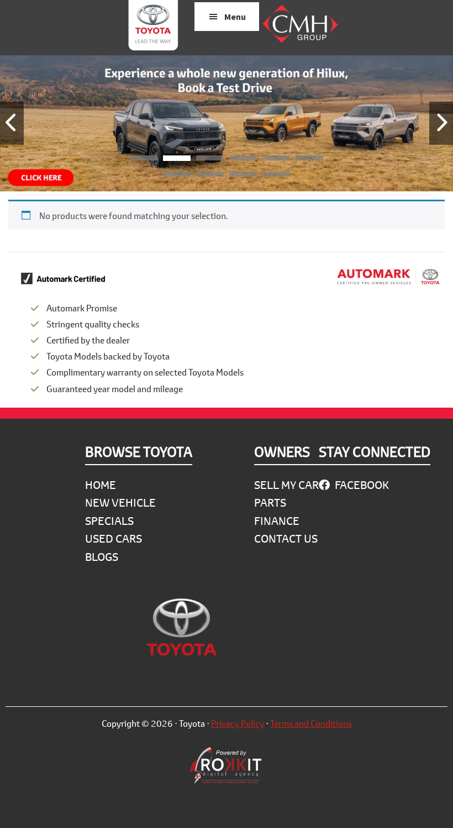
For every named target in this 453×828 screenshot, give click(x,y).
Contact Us (286, 538)
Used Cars (113, 538)
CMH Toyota (153, 27)
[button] (143, 159)
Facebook (361, 484)
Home (100, 484)
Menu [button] (235, 16)
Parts (270, 502)
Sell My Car (286, 484)
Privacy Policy (237, 723)
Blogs (101, 556)
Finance (276, 520)
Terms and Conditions (311, 723)
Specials (109, 520)
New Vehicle (120, 502)
